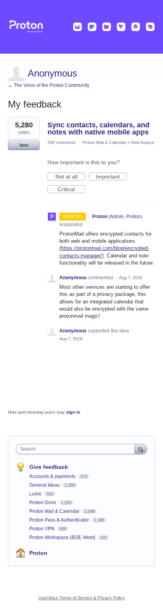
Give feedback (48, 467)
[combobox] (77, 449)
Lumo (36, 494)
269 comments (61, 142)
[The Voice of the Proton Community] (81, 27)
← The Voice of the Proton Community (48, 85)
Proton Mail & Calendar (104, 142)
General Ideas (45, 485)
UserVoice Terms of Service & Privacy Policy (81, 597)
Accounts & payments (53, 476)
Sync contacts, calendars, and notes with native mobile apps (98, 128)
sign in (73, 412)
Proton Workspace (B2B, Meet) (63, 537)
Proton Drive (43, 502)
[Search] (141, 449)
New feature (142, 142)
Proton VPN (42, 529)
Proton (38, 553)
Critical (71, 189)
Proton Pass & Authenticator (59, 520)
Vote (23, 145)
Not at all (70, 176)
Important (111, 176)
